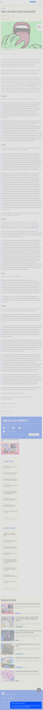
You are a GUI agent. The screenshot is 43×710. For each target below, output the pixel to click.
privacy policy (26, 706)
